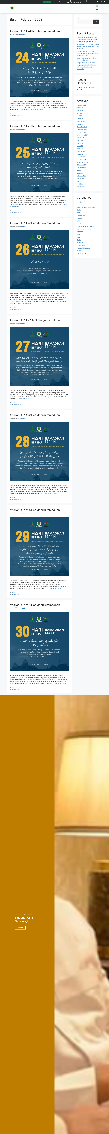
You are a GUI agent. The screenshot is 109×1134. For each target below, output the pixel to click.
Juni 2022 (80, 181)
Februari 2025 (81, 151)
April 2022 (80, 184)
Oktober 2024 (81, 159)
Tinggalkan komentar (17, 115)
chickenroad (81, 215)
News (79, 237)
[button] (47, 2)
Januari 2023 (81, 178)
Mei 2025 (80, 146)
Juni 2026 (80, 110)
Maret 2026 (80, 118)
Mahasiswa (60, 6)
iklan (78, 221)
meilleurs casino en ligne (85, 229)
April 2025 (80, 148)
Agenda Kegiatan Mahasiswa (86, 207)
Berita (79, 210)
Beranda (34, 6)
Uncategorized (81, 253)
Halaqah (69, 6)
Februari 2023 (81, 176)
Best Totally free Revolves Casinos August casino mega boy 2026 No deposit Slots (88, 46)
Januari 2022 (81, 187)
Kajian (13, 113)
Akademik (50, 6)
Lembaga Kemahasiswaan (85, 226)
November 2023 (82, 167)
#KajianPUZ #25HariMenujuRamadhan (35, 126)
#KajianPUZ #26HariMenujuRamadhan (35, 223)
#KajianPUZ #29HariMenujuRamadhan (35, 510)
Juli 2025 (80, 140)
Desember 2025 (82, 127)
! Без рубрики (81, 202)
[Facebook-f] (97, 2)
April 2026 (80, 116)
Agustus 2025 (81, 138)
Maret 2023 (80, 173)
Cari (78, 18)
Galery (92, 6)
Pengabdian (84, 6)
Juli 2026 (80, 108)
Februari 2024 (81, 165)
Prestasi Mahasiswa (83, 248)
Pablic (79, 240)
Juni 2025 (80, 143)
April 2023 (80, 170)
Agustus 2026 (81, 105)
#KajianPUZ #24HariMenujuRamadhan (35, 31)
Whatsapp (20, 927)
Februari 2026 (81, 121)
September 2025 (82, 135)
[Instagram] (101, 2)
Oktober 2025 (81, 132)
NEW (78, 234)
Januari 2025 (81, 154)
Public (79, 251)
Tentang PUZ (42, 6)
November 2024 (82, 157)
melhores (80, 232)
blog (78, 212)
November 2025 (82, 129)
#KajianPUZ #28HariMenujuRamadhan (35, 415)
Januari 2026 (81, 124)
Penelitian (76, 6)
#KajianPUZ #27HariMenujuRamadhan (35, 320)
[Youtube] (104, 2)
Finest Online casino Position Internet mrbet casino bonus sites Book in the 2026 (87, 53)
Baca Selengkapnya (37, 109)
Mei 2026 (80, 113)
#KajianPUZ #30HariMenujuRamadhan (35, 605)
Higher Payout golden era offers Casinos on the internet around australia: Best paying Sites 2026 (87, 40)
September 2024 (82, 162)
